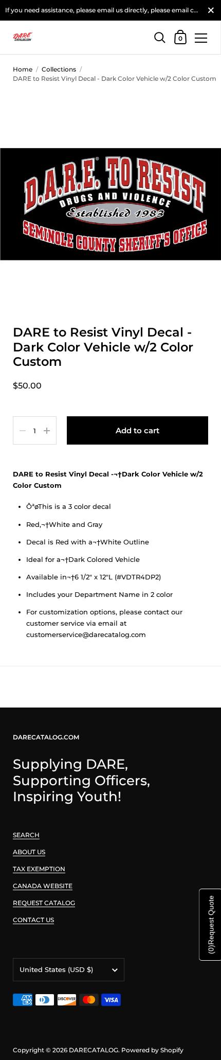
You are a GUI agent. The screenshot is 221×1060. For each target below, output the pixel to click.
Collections (59, 69)
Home (22, 69)
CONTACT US (33, 920)
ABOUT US (29, 852)
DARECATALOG (93, 1050)
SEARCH (26, 835)
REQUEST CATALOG (44, 903)
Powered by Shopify (152, 1050)
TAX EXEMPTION (39, 869)
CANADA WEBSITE (42, 886)
